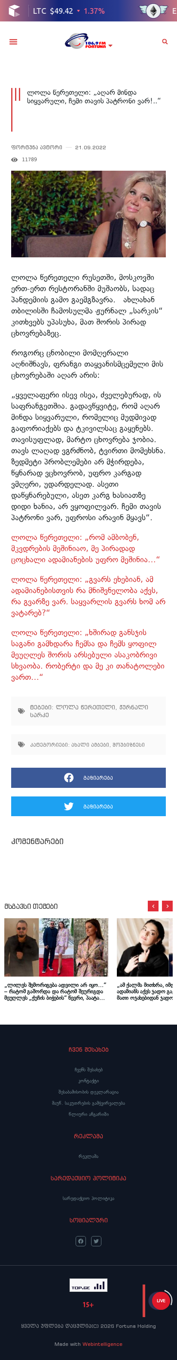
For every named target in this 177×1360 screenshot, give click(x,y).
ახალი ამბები (90, 745)
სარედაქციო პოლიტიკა (88, 1198)
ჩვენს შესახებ (89, 1070)
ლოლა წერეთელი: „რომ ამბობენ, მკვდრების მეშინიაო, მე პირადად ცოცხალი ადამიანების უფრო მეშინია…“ (85, 548)
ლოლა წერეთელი (85, 707)
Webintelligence (102, 1344)
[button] (13, 41)
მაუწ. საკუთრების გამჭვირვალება (88, 1103)
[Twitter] (96, 1241)
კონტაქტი (88, 1081)
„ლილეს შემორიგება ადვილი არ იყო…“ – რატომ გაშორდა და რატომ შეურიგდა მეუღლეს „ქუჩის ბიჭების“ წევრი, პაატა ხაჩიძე (55, 991)
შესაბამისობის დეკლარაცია (88, 1092)
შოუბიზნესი (129, 745)
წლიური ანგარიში (89, 1114)
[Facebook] (81, 1241)
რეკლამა (88, 1156)
